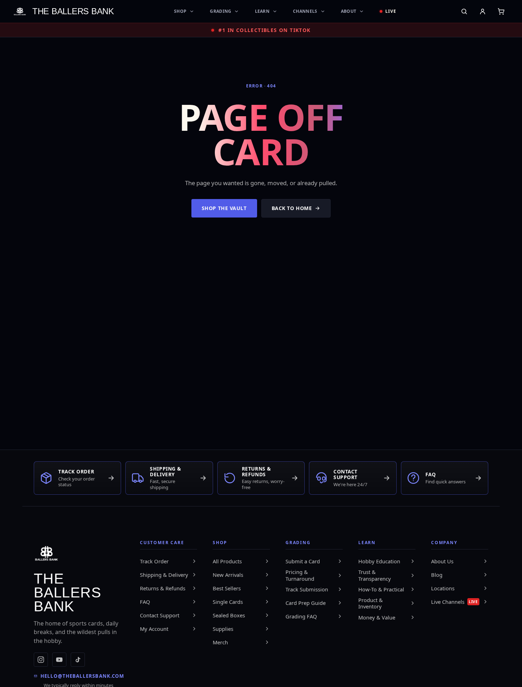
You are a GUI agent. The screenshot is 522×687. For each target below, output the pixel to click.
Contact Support (159, 615)
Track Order (154, 561)
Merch (220, 642)
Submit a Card (303, 561)
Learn (262, 11)
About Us (442, 561)
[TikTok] (78, 660)
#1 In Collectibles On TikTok (264, 30)
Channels (305, 11)
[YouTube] (59, 660)
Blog (436, 574)
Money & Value (376, 617)
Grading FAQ (301, 616)
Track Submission (307, 589)
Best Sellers (227, 588)
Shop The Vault (224, 208)
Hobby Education (379, 561)
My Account (154, 628)
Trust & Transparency (374, 575)
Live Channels (454, 601)
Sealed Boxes (229, 615)
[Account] (482, 11)
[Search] (464, 11)
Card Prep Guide (306, 602)
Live (390, 11)
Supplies (223, 628)
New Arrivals (228, 574)
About (349, 11)
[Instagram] (41, 660)
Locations (443, 588)
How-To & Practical (381, 589)
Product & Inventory (370, 603)
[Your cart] (501, 11)
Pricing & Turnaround (300, 575)
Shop (180, 11)
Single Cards (228, 601)
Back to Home (292, 208)
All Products (227, 561)
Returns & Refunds (162, 588)
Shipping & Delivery (164, 574)
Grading (220, 11)
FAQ (145, 601)
